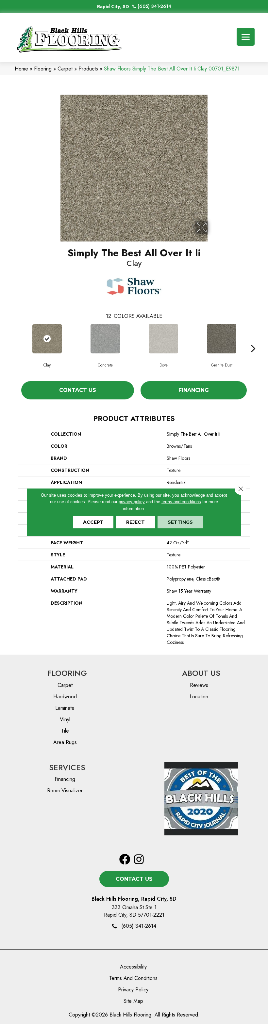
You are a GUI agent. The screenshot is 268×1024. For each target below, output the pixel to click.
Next (253, 338)
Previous (15, 338)
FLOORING (67, 673)
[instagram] (139, 860)
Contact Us (77, 390)
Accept (93, 522)
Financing (193, 390)
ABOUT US (201, 673)
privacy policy (132, 501)
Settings (180, 522)
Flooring (43, 68)
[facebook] (124, 860)
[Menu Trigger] (246, 37)
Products (88, 68)
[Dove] (163, 338)
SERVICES (67, 767)
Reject (135, 522)
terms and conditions (181, 501)
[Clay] (47, 338)
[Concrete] (105, 338)
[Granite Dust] (222, 338)
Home (21, 68)
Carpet (65, 68)
